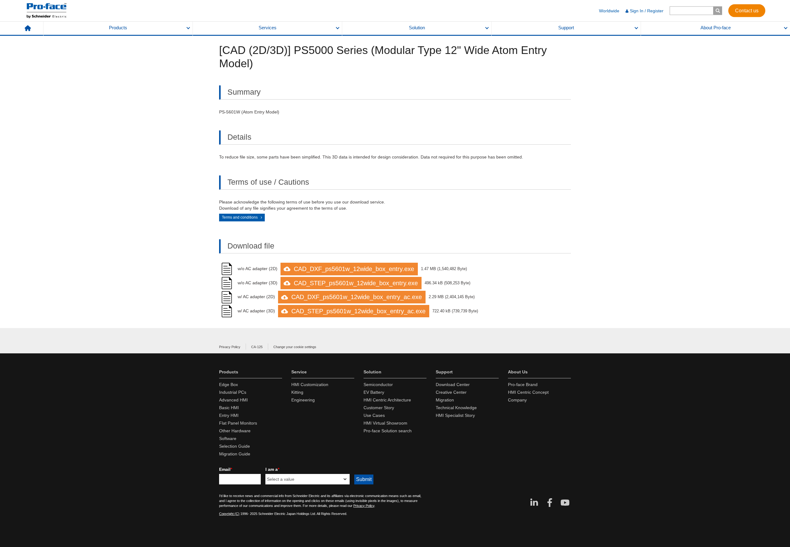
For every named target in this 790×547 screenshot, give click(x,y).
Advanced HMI (233, 399)
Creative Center (451, 392)
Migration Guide (234, 453)
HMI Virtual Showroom (385, 423)
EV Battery (374, 392)
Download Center (453, 384)
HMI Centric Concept (528, 392)
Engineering (303, 399)
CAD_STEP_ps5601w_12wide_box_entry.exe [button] (356, 283)
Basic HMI (229, 407)
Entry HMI (229, 415)
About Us (518, 371)
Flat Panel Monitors (238, 423)
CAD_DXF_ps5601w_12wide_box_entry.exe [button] (354, 268)
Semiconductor (378, 384)
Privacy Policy (229, 347)
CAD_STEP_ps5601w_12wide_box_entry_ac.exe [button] (358, 311)
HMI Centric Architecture (387, 399)
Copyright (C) (229, 514)
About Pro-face (716, 27)
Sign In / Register (646, 10)
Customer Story (379, 407)
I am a (272, 469)
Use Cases (374, 415)
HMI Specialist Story (455, 415)
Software (227, 438)
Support (566, 27)
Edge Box (228, 384)
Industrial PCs (232, 392)
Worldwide (609, 10)
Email (225, 469)
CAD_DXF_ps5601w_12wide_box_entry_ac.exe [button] (356, 297)
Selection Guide (234, 446)
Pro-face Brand (523, 384)
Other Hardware (235, 430)
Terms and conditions (240, 217)
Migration (445, 399)
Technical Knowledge (456, 407)
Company (517, 399)
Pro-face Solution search (388, 430)
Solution (417, 27)
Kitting (297, 392)
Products (118, 27)
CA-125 (257, 347)
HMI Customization (309, 384)
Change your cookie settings (294, 347)
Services (267, 27)
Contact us (747, 10)
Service (299, 371)
